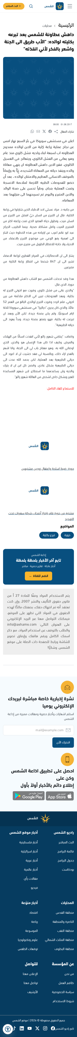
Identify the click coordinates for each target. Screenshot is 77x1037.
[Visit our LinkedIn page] (24, 1029)
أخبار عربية (32, 860)
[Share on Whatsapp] (34, 131)
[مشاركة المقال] (57, 132)
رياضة (34, 921)
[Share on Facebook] (51, 131)
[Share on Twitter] (45, 131)
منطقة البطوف (64, 949)
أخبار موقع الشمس (23, 832)
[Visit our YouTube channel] (31, 1029)
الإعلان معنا (30, 974)
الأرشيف (33, 992)
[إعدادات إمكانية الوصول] (8, 1029)
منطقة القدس (65, 912)
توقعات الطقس (28, 949)
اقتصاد (33, 912)
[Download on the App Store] (60, 796)
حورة (67, 535)
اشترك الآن (63, 742)
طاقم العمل (66, 983)
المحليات (67, 903)
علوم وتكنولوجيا (28, 940)
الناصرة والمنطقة (63, 921)
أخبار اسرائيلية (29, 851)
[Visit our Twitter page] (39, 1029)
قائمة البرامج (65, 851)
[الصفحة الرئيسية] (54, 6)
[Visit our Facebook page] (53, 1029)
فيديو (34, 887)
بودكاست (68, 869)
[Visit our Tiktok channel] (16, 1029)
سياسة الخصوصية (63, 992)
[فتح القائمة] (70, 6)
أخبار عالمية (31, 869)
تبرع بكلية (49, 535)
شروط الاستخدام (63, 1001)
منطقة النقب (65, 931)
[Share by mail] (40, 131)
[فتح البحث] (31, 6)
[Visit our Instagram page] (47, 1029)
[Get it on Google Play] (29, 796)
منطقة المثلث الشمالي (59, 940)
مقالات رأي (31, 878)
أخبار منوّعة (29, 903)
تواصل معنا (31, 983)
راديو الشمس (64, 832)
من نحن (69, 974)
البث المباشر (12, 6)
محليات (47, 26)
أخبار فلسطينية (28, 842)
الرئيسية (66, 25)
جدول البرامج (66, 860)
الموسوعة (31, 931)
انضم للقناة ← (38, 576)
